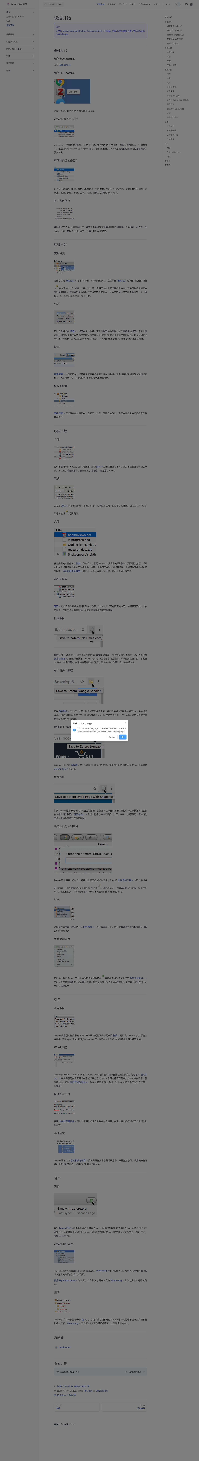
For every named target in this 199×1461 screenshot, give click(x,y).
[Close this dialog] (125, 723)
